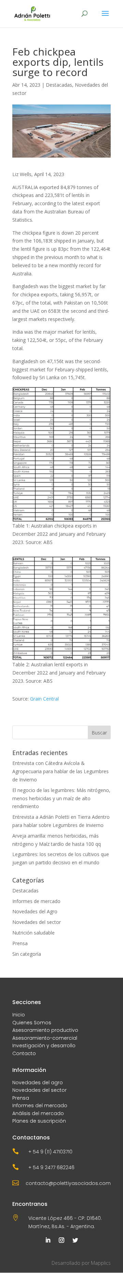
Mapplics (101, 1263)
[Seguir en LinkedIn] (47, 1240)
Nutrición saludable (33, 932)
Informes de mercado (36, 901)
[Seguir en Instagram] (61, 1240)
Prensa (20, 943)
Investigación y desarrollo (44, 1045)
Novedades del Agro (34, 911)
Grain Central (44, 698)
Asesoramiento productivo (45, 1030)
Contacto (24, 1053)
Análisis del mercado (38, 1113)
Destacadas (59, 85)
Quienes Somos (31, 1022)
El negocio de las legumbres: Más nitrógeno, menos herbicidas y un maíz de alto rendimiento (61, 798)
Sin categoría (26, 954)
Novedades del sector (36, 922)
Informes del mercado (39, 1105)
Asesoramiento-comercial (44, 1038)
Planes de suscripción (39, 1120)
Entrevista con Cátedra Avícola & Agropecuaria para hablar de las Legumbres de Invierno (60, 771)
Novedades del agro (37, 1082)
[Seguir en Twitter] (75, 1240)
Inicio (18, 1014)
